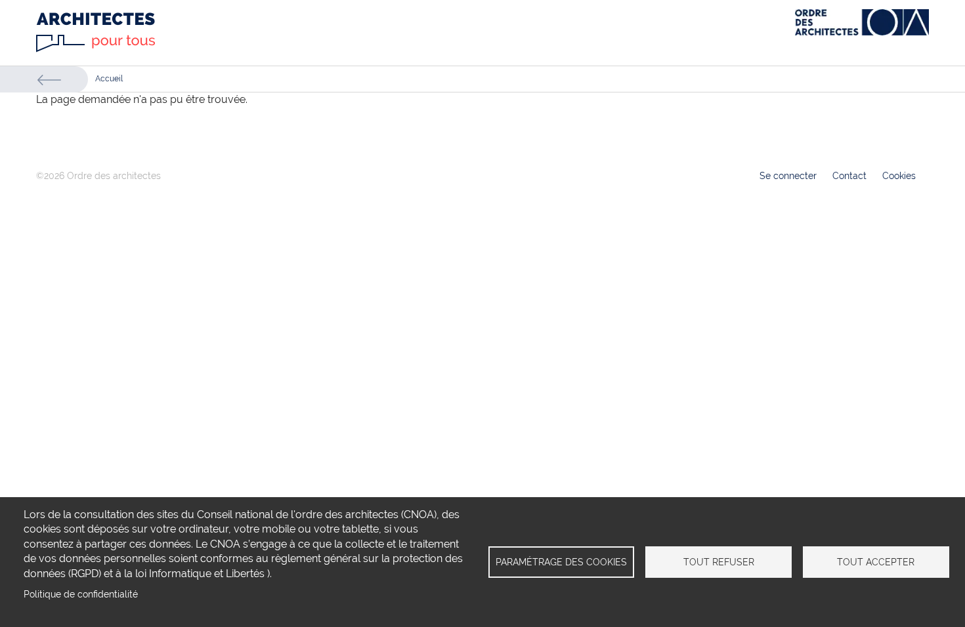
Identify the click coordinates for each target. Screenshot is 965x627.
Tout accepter (875, 562)
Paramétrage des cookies (561, 562)
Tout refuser (718, 562)
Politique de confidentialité (81, 594)
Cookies (899, 176)
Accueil (109, 78)
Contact (849, 176)
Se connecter (788, 176)
